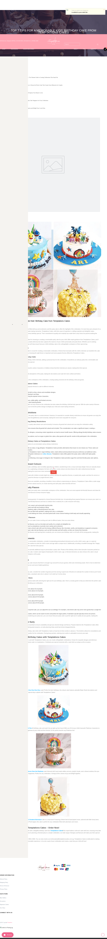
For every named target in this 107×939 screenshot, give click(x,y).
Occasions (3, 901)
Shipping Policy (4, 882)
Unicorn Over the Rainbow (35, 771)
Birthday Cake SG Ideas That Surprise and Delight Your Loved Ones (29, 108)
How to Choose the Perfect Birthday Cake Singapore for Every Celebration (30, 100)
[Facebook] (1, 916)
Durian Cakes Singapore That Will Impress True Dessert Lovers (28, 92)
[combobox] (72, 44)
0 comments (17, 324)
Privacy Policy (3, 889)
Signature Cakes (4, 904)
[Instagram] (6, 916)
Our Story (2, 907)
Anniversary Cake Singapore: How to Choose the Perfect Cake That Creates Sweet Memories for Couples (37, 85)
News (25, 324)
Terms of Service (4, 885)
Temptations (9, 922)
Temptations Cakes (56, 830)
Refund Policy (3, 879)
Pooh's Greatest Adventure (33, 819)
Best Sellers (3, 897)
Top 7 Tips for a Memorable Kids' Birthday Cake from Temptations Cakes (38, 321)
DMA (4, 924)
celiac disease (47, 454)
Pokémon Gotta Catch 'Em (23, 728)
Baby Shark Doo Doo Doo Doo (30, 690)
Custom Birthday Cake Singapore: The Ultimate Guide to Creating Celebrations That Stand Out (35, 77)
